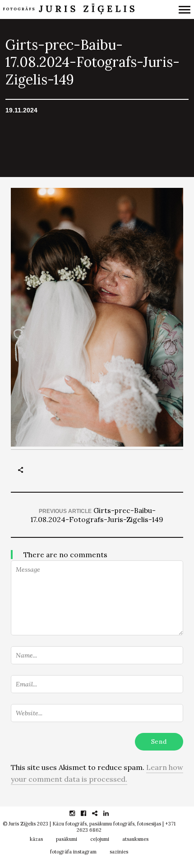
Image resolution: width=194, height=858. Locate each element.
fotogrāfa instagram (73, 852)
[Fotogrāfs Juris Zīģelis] (71, 9)
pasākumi (66, 839)
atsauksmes (135, 839)
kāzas (36, 839)
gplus (99, 813)
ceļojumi (99, 839)
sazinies (119, 852)
